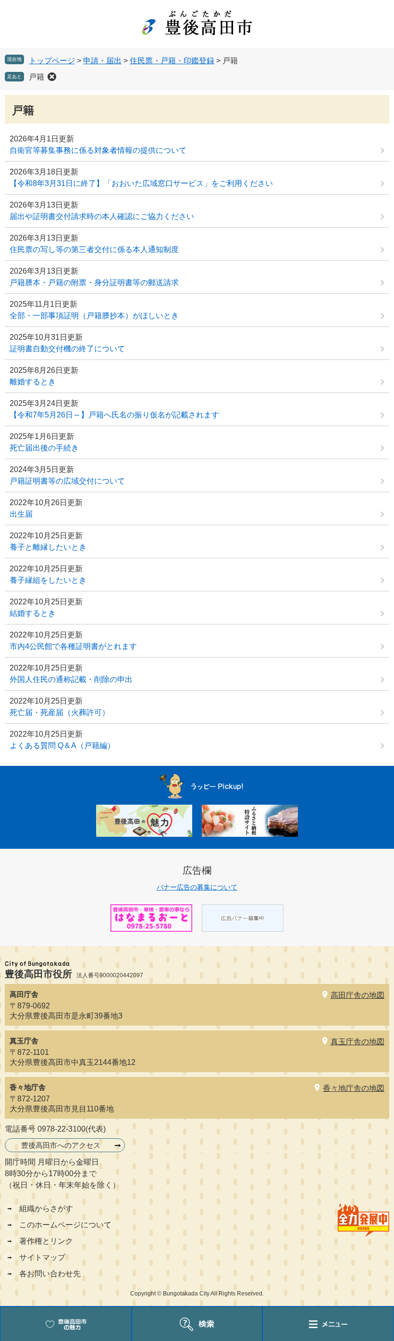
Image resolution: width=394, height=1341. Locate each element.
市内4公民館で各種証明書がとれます (73, 646)
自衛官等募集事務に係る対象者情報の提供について (98, 150)
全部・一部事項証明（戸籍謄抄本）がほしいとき (94, 316)
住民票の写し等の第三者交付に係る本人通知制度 (94, 249)
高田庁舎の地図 (357, 995)
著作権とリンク (46, 1241)
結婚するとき (33, 613)
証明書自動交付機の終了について (67, 349)
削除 (52, 76)
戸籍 (36, 77)
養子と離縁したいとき (48, 547)
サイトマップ (42, 1257)
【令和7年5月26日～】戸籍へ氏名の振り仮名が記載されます (114, 415)
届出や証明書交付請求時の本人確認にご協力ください (102, 216)
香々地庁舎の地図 (353, 1088)
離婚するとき (33, 382)
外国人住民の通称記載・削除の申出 (71, 679)
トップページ (52, 61)
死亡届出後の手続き (44, 448)
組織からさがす (46, 1208)
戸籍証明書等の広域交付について (67, 481)
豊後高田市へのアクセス (60, 1145)
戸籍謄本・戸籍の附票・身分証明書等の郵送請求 (94, 282)
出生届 (21, 514)
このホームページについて (65, 1225)
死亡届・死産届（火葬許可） (60, 712)
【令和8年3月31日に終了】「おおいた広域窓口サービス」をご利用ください (141, 183)
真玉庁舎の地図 (357, 1042)
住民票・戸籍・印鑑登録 (172, 61)
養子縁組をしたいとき (48, 580)
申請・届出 (102, 61)
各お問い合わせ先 (50, 1274)
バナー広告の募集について (197, 887)
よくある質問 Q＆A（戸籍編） (62, 745)
